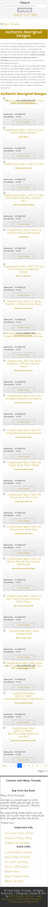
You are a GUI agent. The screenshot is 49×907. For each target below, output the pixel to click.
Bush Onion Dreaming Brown (23, 103)
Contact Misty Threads (18, 852)
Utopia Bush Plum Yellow (23, 469)
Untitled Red (24, 237)
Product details (23, 122)
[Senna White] (24, 130)
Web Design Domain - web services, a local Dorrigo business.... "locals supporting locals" (23, 898)
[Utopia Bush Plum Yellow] (24, 463)
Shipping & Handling (16, 843)
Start (4, 765)
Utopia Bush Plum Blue (23, 533)
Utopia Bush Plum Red (23, 501)
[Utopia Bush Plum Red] (24, 496)
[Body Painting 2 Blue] (24, 431)
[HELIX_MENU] (45, 24)
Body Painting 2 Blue (23, 437)
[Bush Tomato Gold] (24, 632)
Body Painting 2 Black (23, 403)
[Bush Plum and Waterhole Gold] (24, 732)
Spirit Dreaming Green (23, 336)
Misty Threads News (16, 876)
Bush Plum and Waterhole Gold (23, 740)
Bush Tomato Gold (23, 638)
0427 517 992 (26, 14)
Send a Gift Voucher (16, 866)
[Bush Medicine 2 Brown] (24, 363)
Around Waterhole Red (24, 703)
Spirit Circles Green (23, 276)
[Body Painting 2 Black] (24, 397)
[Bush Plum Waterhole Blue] (24, 197)
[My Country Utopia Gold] (24, 599)
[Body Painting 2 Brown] (24, 302)
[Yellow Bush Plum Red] (24, 163)
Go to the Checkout (16, 862)
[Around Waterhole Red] (24, 696)
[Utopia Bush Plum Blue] (24, 528)
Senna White (24, 137)
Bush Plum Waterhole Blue (23, 205)
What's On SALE (14, 881)
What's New (11, 871)
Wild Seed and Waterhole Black (23, 668)
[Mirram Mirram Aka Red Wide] (24, 561)
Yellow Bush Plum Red (23, 168)
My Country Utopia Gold (23, 606)
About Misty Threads (17, 857)
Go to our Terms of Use (18, 833)
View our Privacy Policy (18, 838)
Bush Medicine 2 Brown (23, 370)
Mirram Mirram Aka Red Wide (23, 568)
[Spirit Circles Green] (24, 268)
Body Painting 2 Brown (24, 308)
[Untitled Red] (24, 231)
